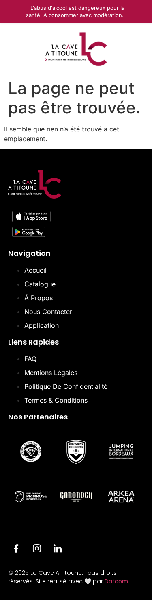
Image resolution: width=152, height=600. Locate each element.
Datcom (116, 581)
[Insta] (37, 549)
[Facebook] (16, 549)
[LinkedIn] (57, 549)
